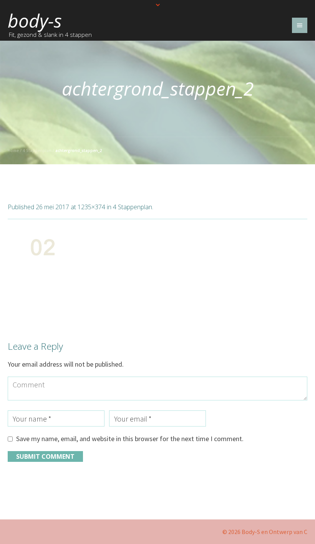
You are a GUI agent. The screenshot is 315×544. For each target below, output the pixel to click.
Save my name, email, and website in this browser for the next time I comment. (130, 438)
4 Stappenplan (37, 150)
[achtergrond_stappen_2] (157, 276)
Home (13, 150)
